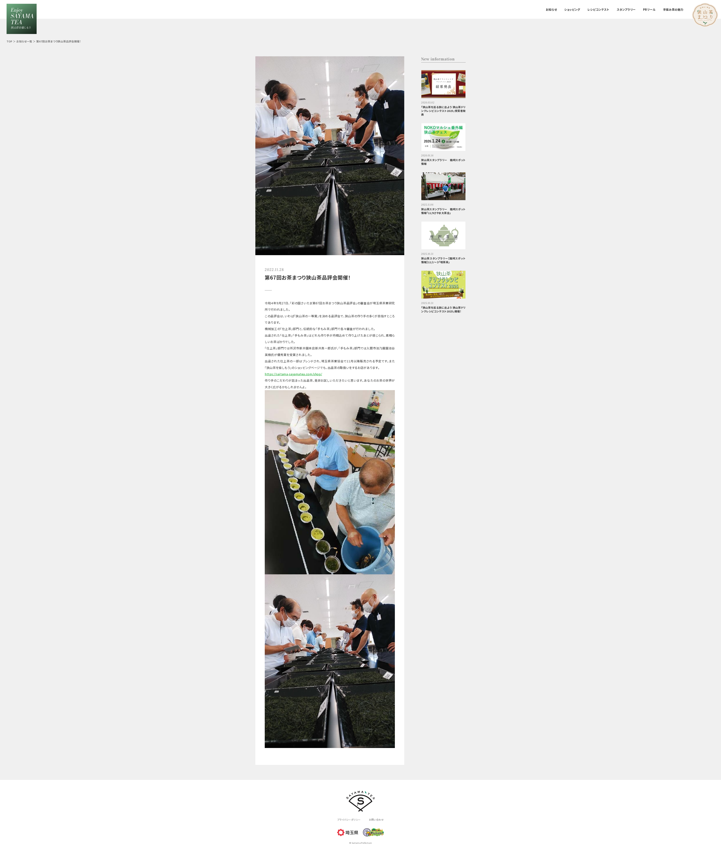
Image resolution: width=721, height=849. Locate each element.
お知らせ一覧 (24, 41)
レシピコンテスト (598, 9)
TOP (9, 41)
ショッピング (572, 9)
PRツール (649, 9)
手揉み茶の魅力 (673, 9)
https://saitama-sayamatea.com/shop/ (293, 374)
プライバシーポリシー (349, 819)
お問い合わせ (376, 819)
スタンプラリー (626, 9)
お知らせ (551, 9)
